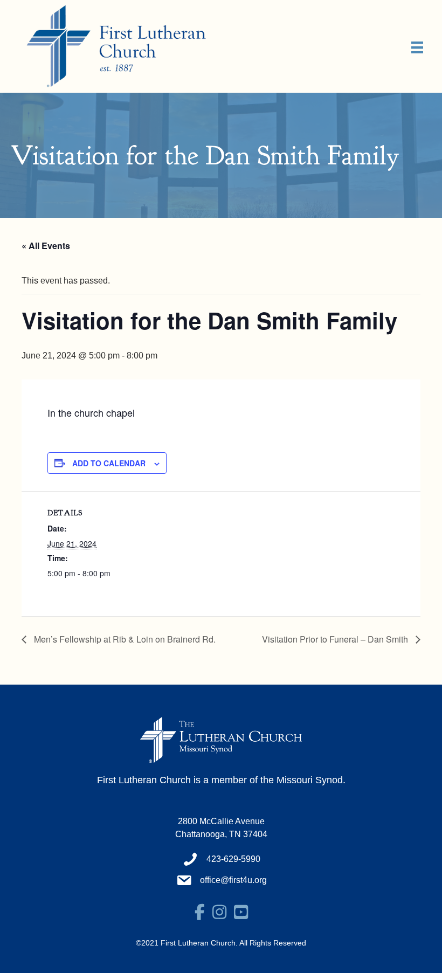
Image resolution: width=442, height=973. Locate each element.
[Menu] (417, 47)
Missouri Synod (310, 780)
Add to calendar (109, 463)
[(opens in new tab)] (221, 739)
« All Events (46, 245)
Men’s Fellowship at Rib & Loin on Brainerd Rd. (124, 639)
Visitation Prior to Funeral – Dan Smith (336, 639)
